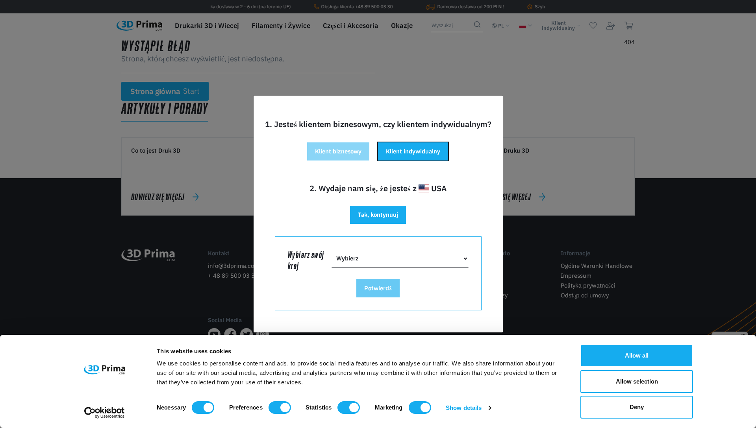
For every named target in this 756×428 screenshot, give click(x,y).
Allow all (637, 355)
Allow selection (637, 381)
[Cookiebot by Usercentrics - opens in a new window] (104, 413)
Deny (637, 407)
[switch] (280, 407)
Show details (464, 407)
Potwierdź (378, 288)
